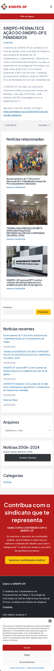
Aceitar (27, 647)
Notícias (10, 187)
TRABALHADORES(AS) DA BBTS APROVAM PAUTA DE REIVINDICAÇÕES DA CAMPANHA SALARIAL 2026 (26, 232)
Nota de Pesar (10, 400)
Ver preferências (27, 662)
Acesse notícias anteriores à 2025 (18, 452)
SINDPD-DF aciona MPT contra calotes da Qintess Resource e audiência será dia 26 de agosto (24, 282)
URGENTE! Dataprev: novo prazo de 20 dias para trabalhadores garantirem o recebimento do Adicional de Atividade (26, 387)
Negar (27, 655)
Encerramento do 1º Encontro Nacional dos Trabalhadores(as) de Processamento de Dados (26, 181)
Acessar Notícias (27, 457)
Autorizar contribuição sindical (27, 560)
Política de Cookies (17, 668)
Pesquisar (7, 307)
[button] (50, 621)
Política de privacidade (35, 668)
